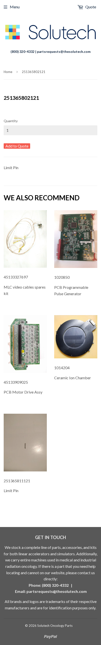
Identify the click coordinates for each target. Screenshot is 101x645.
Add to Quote (16, 146)
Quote (90, 6)
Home (8, 72)
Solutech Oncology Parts (55, 626)
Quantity (11, 121)
